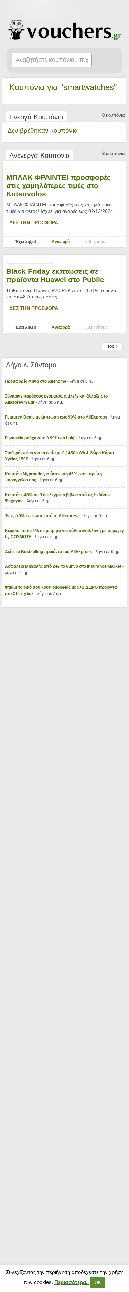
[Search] (109, 60)
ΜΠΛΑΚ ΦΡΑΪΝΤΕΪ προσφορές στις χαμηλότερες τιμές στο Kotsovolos (58, 185)
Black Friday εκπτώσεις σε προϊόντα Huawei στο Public (55, 275)
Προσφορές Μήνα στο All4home (36, 381)
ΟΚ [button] (98, 1282)
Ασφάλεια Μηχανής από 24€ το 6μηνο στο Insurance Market (63, 566)
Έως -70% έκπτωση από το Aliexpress (43, 515)
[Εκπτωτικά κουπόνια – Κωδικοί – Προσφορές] (65, 30)
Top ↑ (112, 346)
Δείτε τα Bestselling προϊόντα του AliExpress (49, 551)
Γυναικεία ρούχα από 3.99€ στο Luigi (40, 438)
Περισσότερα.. (71, 1282)
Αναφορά (61, 241)
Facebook (119, 9)
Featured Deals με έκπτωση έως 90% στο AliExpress (56, 417)
